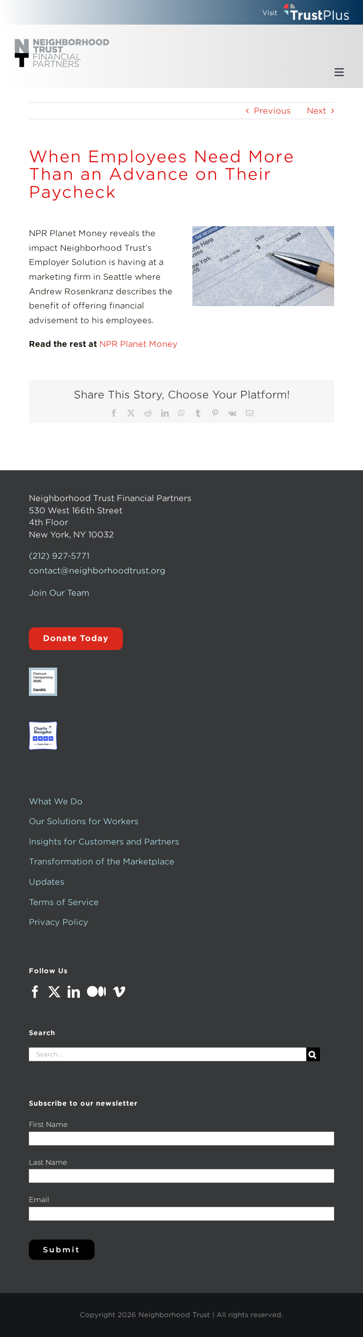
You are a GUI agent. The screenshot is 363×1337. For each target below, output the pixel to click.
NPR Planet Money (138, 344)
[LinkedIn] (74, 991)
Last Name (48, 1162)
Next (316, 110)
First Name (48, 1124)
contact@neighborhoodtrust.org (97, 570)
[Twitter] (54, 991)
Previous (272, 110)
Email (39, 1199)
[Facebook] (35, 991)
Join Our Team (59, 593)
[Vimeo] (119, 991)
